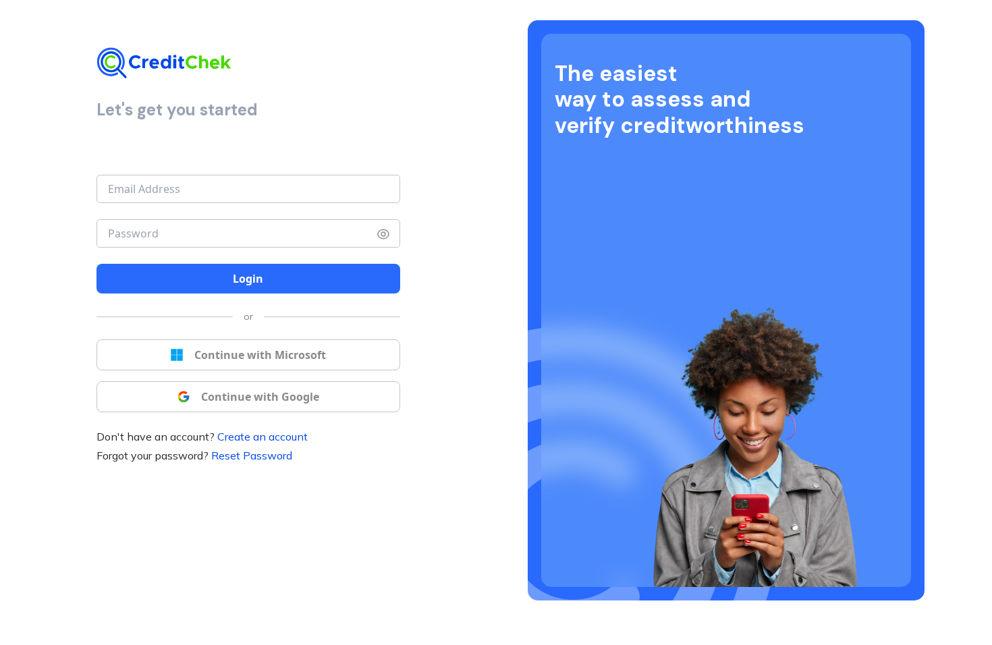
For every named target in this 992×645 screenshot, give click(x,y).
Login (248, 278)
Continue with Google (260, 396)
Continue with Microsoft (260, 354)
